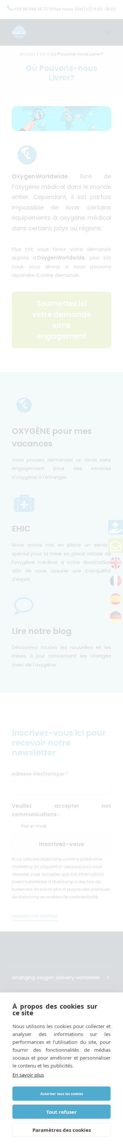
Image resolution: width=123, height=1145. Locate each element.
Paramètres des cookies (61, 1130)
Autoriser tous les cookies (61, 1093)
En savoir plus (28, 1074)
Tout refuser (61, 1112)
